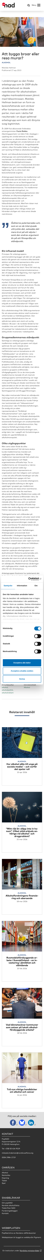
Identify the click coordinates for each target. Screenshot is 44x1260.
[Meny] (38, 5)
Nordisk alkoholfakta (10, 1205)
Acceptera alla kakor (22, 663)
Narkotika (6, 1175)
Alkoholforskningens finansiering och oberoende (22, 897)
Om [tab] (36, 586)
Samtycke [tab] (8, 586)
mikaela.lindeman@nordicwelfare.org (17, 1153)
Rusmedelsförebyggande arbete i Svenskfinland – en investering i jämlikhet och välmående (22, 961)
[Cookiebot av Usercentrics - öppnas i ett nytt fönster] (31, 579)
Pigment (37, 1237)
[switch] (37, 636)
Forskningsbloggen (10, 1211)
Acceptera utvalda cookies (22, 671)
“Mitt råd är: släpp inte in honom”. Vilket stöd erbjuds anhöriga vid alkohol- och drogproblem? (22, 832)
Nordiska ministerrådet (29, 1250)
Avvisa (22, 679)
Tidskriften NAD (8, 1208)
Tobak (4, 1180)
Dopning (5, 1178)
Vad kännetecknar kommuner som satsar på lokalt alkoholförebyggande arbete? (22, 1027)
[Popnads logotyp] (8, 7)
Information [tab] (22, 586)
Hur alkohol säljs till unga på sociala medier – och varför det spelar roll (22, 766)
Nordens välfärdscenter (26, 1233)
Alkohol (5, 1172)
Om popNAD (7, 1203)
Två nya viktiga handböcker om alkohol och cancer (22, 1090)
